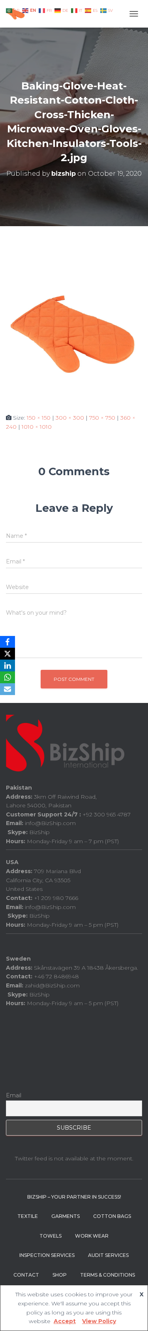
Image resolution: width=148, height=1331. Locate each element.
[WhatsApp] (7, 677)
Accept (65, 1321)
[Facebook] (7, 642)
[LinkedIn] (7, 665)
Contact (26, 1275)
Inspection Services (47, 1255)
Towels (50, 1236)
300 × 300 (70, 417)
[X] (7, 654)
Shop (59, 1275)
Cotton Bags (112, 1216)
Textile (27, 1216)
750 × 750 (102, 417)
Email (13, 1095)
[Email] (7, 689)
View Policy (99, 1321)
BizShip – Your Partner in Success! (74, 1197)
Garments (65, 1216)
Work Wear (92, 1236)
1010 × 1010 (37, 426)
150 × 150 (39, 417)
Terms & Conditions (107, 1275)
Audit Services (108, 1255)
